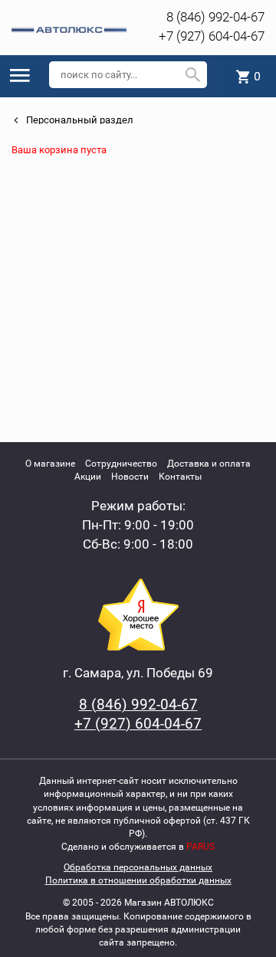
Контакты (180, 476)
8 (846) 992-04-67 (215, 17)
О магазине (50, 463)
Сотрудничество (121, 463)
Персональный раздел (78, 120)
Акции (87, 476)
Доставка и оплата (209, 463)
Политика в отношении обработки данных (138, 880)
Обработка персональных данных (138, 867)
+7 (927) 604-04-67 (211, 36)
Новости (130, 476)
